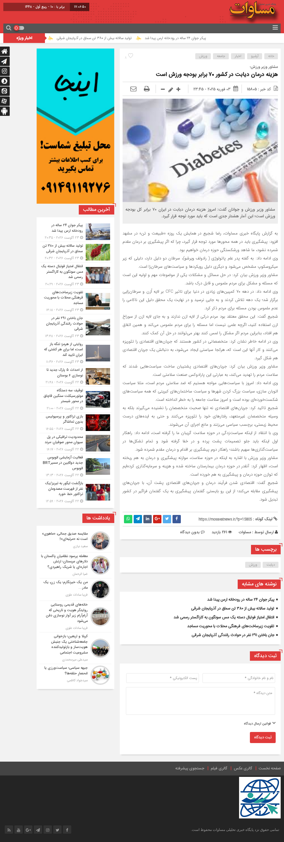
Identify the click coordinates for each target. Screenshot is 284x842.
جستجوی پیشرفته (189, 768)
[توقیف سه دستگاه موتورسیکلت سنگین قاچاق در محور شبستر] (75, 399)
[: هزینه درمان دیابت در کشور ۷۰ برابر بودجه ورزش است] (133, 89)
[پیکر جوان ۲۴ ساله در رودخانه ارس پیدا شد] (75, 231)
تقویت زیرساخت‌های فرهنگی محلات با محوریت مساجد (230, 626)
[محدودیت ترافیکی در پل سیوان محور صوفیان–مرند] (75, 443)
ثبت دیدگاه (263, 737)
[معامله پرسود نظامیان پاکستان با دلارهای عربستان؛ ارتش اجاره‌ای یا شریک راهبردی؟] (75, 565)
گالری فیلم (219, 768)
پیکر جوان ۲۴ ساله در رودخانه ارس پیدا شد (202, 38)
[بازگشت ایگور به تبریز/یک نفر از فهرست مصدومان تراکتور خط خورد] (75, 491)
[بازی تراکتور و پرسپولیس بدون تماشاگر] (75, 423)
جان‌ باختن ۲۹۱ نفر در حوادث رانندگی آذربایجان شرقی (233, 635)
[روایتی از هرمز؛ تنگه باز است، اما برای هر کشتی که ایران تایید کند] (75, 353)
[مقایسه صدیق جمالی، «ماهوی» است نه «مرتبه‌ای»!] (75, 541)
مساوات (245, 532)
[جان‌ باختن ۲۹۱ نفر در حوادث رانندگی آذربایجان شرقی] (75, 327)
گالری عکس (243, 768)
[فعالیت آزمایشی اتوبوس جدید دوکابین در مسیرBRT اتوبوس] (75, 466)
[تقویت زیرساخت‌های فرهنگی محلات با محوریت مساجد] (75, 301)
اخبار (238, 56)
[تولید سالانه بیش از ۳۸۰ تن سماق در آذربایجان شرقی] (75, 252)
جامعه (221, 56)
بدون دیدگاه (190, 532)
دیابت (271, 565)
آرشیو (254, 56)
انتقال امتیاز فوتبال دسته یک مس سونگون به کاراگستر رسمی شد (224, 617)
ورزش (203, 56)
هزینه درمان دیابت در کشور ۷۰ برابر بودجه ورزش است (217, 74)
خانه (271, 56)
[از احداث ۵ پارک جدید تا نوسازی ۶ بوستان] (75, 376)
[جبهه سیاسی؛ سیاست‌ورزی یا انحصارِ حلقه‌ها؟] (75, 674)
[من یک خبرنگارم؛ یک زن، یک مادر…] (75, 589)
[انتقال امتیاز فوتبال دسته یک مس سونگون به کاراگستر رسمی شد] (75, 275)
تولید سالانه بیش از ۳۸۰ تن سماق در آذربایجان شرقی (120, 38)
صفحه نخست (270, 768)
